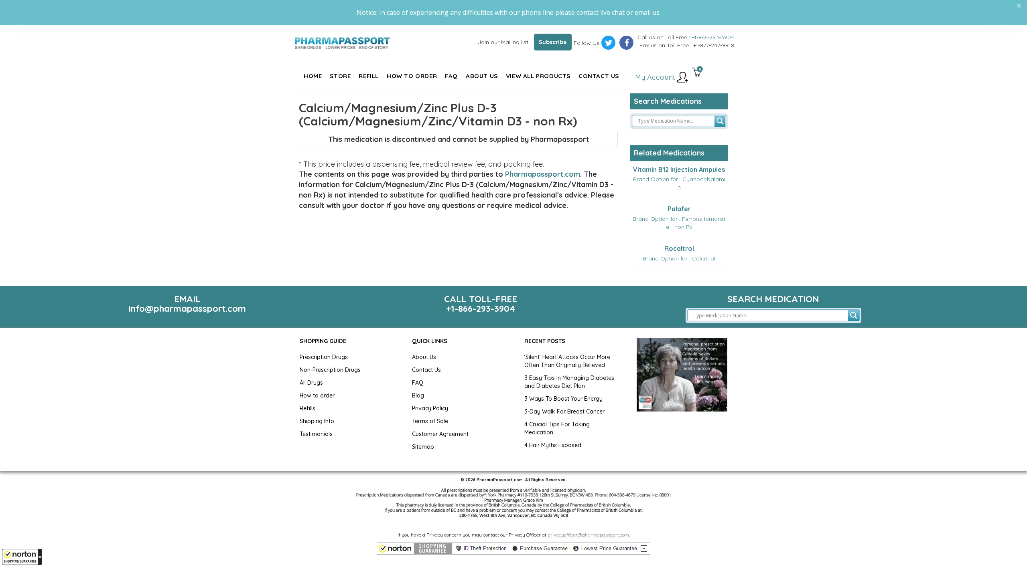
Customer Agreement (440, 434)
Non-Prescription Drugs (330, 369)
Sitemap (423, 446)
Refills (307, 408)
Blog (418, 395)
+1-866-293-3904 (713, 37)
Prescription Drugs (324, 357)
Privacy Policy (430, 408)
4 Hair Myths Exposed (552, 445)
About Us (424, 357)
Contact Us (426, 369)
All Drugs (311, 382)
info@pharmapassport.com (187, 308)
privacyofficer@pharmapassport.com (588, 535)
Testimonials (316, 434)
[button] (22, 557)
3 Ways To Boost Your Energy (563, 398)
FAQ (417, 382)
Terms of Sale (430, 421)
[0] (696, 73)
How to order (317, 395)
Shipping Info (317, 421)
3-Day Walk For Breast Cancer (564, 411)
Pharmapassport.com (542, 174)
